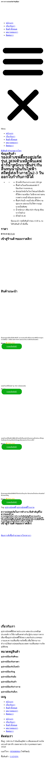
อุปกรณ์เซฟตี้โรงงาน (25, 507)
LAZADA (14, 756)
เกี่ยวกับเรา (10, 26)
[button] (23, 84)
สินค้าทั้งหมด (11, 29)
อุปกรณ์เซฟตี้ (10, 507)
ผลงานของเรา (12, 32)
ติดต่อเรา (10, 35)
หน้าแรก (9, 23)
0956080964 (15, 751)
